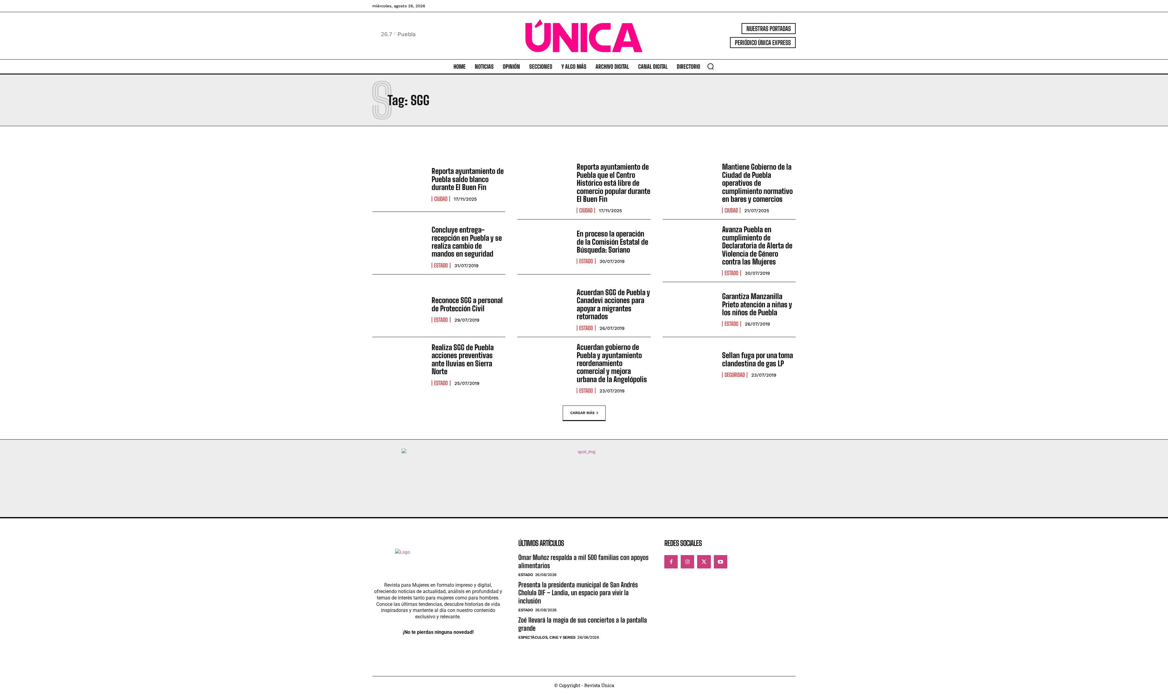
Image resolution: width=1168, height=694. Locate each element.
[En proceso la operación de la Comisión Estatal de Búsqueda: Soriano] (544, 247)
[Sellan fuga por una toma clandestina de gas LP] (689, 364)
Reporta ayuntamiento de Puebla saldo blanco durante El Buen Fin (468, 179)
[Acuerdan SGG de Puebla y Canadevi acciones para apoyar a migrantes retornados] (544, 309)
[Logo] (584, 35)
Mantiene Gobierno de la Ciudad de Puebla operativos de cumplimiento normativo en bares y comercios (757, 182)
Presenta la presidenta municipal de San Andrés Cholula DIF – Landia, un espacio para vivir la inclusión (578, 593)
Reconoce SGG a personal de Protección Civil (467, 304)
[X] (704, 561)
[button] (710, 66)
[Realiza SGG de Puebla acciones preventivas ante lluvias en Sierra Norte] (399, 364)
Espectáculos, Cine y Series (546, 637)
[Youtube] (720, 561)
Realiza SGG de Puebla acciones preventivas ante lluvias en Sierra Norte (463, 359)
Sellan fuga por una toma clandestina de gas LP (757, 359)
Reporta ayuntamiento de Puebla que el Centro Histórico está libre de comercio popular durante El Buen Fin (613, 182)
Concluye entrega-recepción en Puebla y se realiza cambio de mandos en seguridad (467, 241)
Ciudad (440, 199)
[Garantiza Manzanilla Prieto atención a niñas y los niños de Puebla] (689, 309)
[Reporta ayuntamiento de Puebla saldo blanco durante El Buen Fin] (399, 184)
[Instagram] (687, 561)
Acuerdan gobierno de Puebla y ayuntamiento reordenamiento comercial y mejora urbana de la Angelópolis (612, 363)
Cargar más (582, 413)
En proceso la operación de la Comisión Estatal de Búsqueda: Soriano (612, 241)
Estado (441, 265)
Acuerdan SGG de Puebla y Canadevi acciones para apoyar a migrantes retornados (613, 304)
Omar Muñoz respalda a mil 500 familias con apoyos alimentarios (583, 561)
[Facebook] (671, 561)
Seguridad (735, 375)
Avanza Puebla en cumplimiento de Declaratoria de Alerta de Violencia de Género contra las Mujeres (757, 245)
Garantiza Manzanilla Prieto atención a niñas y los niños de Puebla (757, 304)
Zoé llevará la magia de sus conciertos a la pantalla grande (582, 624)
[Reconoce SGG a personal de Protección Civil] (399, 309)
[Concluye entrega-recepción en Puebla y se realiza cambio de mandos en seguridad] (399, 247)
